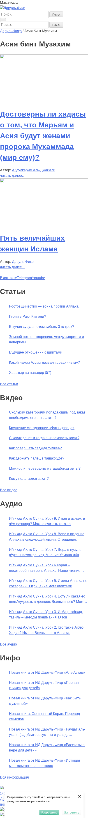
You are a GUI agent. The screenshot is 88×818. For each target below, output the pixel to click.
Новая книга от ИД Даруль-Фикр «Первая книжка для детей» (44, 685)
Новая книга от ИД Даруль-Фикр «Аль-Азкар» (47, 672)
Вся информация (14, 777)
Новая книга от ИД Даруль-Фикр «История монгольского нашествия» (44, 763)
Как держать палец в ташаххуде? (36, 458)
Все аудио (8, 644)
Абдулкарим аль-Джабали (33, 170)
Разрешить (49, 812)
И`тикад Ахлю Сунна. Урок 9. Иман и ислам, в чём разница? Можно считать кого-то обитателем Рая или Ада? (47, 522)
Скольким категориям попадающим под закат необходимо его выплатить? (47, 415)
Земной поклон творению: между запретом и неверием (46, 339)
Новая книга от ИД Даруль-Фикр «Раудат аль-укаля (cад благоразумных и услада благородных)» (47, 732)
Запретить (71, 812)
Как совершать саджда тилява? (35, 448)
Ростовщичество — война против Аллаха (44, 306)
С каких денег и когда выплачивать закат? (44, 438)
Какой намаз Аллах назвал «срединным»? (44, 362)
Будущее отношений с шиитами (35, 352)
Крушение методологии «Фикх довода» (41, 428)
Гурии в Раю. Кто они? (27, 316)
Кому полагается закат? (29, 478)
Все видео (8, 490)
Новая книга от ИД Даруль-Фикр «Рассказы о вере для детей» (47, 747)
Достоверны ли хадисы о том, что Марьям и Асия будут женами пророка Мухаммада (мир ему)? (43, 135)
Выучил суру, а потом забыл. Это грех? (41, 327)
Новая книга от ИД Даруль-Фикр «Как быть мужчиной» (45, 700)
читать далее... (12, 175)
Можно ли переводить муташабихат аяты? (45, 468)
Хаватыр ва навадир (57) (30, 373)
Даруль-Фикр (23, 262)
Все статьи (9, 384)
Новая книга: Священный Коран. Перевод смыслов (44, 716)
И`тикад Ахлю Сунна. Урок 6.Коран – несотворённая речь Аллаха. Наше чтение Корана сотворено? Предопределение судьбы (47, 568)
